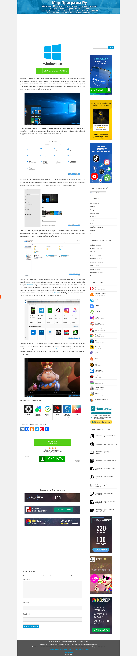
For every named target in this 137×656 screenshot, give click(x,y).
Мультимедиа (94, 213)
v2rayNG (93, 255)
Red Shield (93, 272)
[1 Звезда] (49, 448)
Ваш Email (26, 614)
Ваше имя (26, 602)
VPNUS (92, 252)
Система (93, 216)
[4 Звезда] (54, 448)
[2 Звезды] (51, 448)
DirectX (56, 293)
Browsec (92, 248)
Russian (96, 192)
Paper (92, 269)
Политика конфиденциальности (58, 649)
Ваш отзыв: (27, 579)
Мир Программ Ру (69, 2)
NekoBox (93, 259)
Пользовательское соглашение (79, 649)
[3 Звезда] (52, 448)
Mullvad (92, 245)
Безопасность (94, 203)
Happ (91, 265)
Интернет (93, 210)
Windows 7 (58, 349)
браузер (30, 285)
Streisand (93, 262)
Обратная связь (68, 652)
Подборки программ (96, 227)
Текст (92, 220)
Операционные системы (97, 234)
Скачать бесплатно (55, 71)
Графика (93, 206)
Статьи (92, 230)
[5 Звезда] (55, 448)
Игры (91, 223)
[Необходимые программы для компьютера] (0, 297)
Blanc (92, 276)
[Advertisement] (68, 30)
